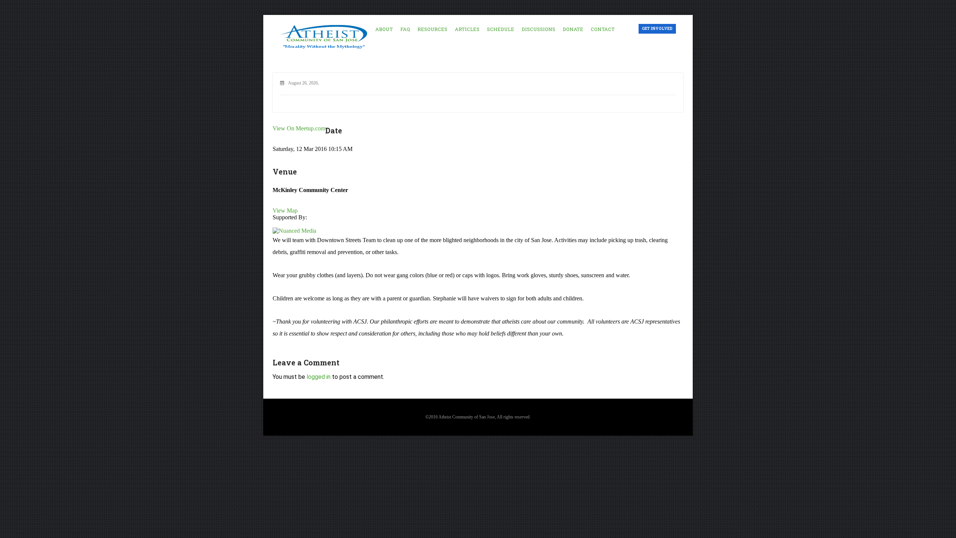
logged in (318, 376)
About (384, 29)
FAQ (405, 29)
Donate (573, 29)
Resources (432, 29)
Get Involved (657, 28)
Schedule (500, 29)
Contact (603, 29)
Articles (467, 29)
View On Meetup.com (299, 128)
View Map (285, 210)
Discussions (538, 29)
